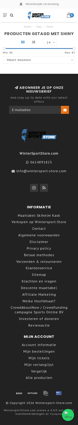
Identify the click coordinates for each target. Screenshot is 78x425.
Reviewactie (39, 325)
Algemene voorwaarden (39, 235)
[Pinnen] (59, 393)
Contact (39, 229)
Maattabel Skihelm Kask (39, 216)
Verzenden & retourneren (39, 262)
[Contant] (32, 393)
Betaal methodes (39, 255)
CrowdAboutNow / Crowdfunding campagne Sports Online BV (39, 310)
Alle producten (39, 378)
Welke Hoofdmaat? (39, 301)
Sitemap (39, 275)
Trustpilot (56, 413)
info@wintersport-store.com (41, 171)
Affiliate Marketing (39, 294)
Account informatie (39, 345)
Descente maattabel (39, 288)
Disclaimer (39, 242)
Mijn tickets (39, 358)
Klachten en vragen (39, 281)
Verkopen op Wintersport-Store (39, 222)
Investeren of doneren (39, 319)
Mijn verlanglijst (39, 365)
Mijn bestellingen (39, 351)
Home (27, 26)
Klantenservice (39, 268)
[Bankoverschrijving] (19, 393)
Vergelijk (39, 371)
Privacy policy (39, 248)
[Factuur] (46, 393)
